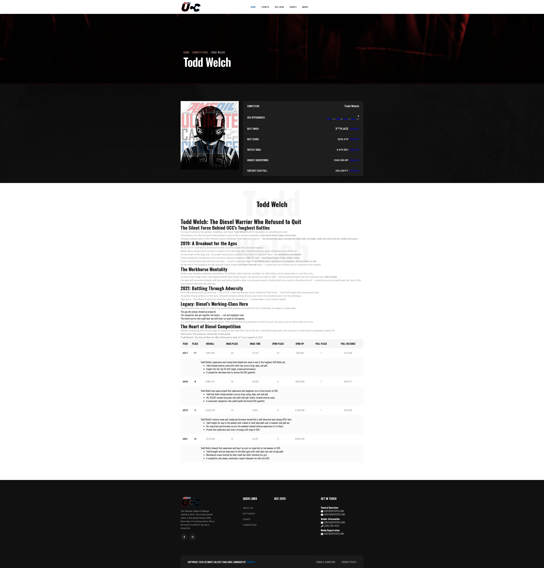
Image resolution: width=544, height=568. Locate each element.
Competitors (200, 52)
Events (293, 6)
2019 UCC (354, 129)
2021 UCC (354, 150)
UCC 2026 (279, 6)
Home (253, 6)
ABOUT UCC (248, 508)
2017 (329, 119)
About (305, 6)
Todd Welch (218, 52)
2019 (345, 119)
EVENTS (246, 519)
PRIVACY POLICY (349, 562)
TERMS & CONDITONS (325, 562)
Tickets (265, 6)
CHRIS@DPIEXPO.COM (334, 514)
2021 (353, 119)
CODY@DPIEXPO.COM (334, 511)
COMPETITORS (250, 525)
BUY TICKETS (249, 514)
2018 (338, 119)
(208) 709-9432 (331, 525)
